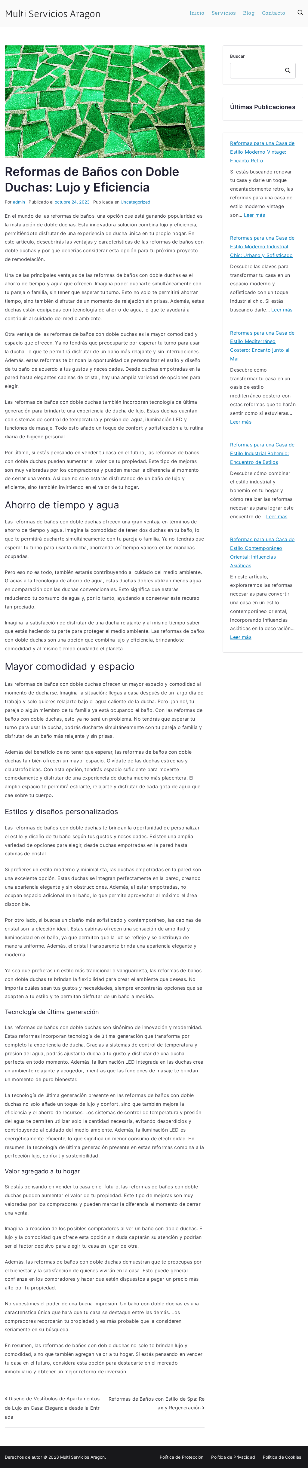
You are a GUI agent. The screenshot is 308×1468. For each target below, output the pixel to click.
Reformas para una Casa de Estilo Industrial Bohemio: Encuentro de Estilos (262, 453)
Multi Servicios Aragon (53, 13)
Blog (249, 13)
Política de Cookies (282, 1457)
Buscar (237, 56)
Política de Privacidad (233, 1457)
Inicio (197, 13)
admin (19, 201)
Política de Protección (182, 1457)
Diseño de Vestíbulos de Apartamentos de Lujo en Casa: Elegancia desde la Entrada (52, 1408)
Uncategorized (135, 201)
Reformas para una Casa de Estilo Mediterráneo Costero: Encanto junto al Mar (262, 346)
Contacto (273, 13)
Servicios (224, 13)
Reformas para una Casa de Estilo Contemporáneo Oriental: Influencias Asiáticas (262, 552)
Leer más (254, 215)
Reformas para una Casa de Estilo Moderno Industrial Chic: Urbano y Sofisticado (262, 246)
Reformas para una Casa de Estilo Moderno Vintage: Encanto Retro (262, 152)
